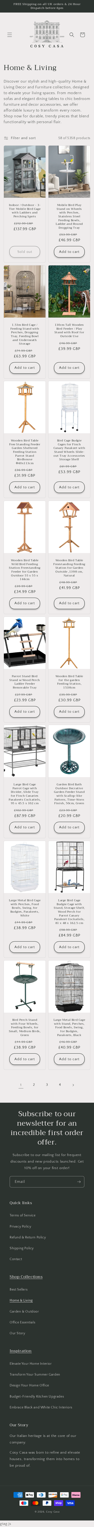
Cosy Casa (52, 1511)
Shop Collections (26, 1276)
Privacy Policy (20, 1227)
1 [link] (21, 1085)
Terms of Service (23, 1215)
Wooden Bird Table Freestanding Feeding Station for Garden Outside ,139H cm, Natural (69, 568)
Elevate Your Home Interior (31, 1364)
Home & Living (21, 1300)
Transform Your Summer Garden (35, 1375)
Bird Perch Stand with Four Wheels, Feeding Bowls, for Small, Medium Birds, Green (25, 1027)
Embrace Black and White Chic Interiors (41, 1407)
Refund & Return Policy (28, 1237)
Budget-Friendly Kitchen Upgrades (37, 1397)
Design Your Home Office (29, 1385)
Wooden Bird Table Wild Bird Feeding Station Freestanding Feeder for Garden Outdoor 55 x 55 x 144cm (24, 570)
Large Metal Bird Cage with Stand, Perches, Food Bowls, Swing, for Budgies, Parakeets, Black (69, 1027)
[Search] (72, 34)
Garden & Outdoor (24, 1312)
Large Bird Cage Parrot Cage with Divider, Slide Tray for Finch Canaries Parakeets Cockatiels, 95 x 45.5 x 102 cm (25, 794)
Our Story (17, 1333)
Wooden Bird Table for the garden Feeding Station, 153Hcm (69, 682)
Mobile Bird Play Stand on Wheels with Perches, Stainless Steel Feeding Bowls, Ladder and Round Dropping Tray (69, 216)
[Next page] (73, 1085)
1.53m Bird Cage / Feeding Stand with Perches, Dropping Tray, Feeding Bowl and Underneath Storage (24, 334)
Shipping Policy (22, 1248)
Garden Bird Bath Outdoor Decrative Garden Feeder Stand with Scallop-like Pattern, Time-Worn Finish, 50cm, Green (69, 794)
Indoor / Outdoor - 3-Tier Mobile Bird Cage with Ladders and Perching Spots (25, 210)
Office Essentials (22, 1322)
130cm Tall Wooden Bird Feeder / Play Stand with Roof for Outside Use (69, 330)
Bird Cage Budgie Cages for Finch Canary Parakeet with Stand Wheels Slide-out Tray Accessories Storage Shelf (69, 450)
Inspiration (21, 1351)
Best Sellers (18, 1290)
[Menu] (9, 34)
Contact (16, 1259)
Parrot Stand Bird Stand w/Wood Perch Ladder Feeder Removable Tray (24, 682)
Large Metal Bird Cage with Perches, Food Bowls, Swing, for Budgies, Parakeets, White (25, 908)
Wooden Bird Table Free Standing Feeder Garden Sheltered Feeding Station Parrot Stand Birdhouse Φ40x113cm (24, 452)
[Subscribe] (79, 1181)
